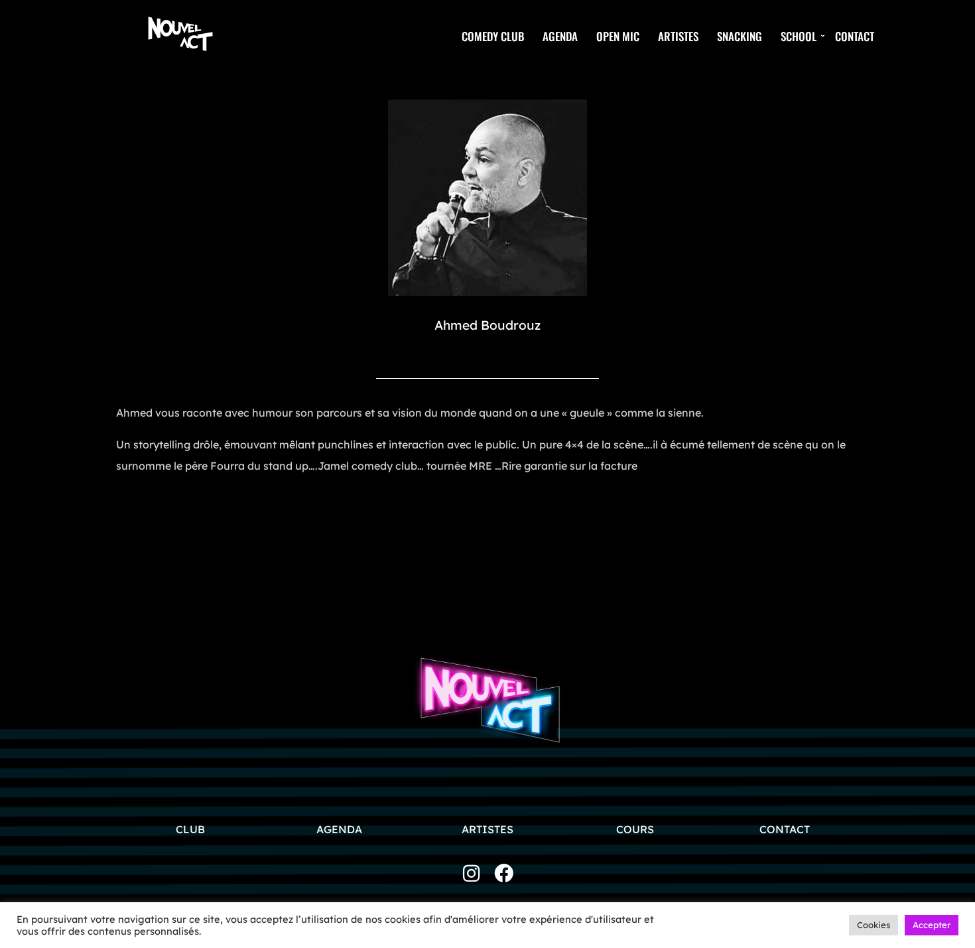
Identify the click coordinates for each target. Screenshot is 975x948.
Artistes (678, 36)
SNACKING (739, 36)
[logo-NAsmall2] (180, 33)
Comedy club (493, 36)
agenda (339, 829)
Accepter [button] (931, 924)
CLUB (190, 829)
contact (784, 829)
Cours (636, 829)
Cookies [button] (873, 924)
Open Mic (617, 36)
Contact (854, 36)
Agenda (560, 36)
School (798, 36)
